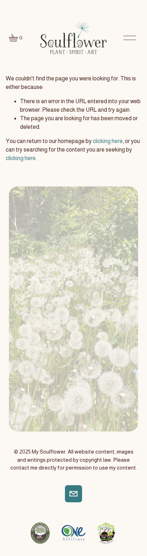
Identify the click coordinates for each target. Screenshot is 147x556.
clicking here (108, 141)
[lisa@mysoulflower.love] (73, 493)
